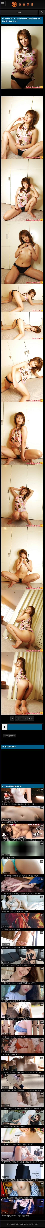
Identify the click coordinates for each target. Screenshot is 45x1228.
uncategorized (10, 736)
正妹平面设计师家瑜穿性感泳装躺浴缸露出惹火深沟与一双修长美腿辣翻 (23, 1162)
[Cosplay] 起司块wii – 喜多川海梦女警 (15, 1216)
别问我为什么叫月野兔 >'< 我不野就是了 (16, 1001)
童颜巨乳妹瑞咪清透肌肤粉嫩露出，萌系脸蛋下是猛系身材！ (23, 1090)
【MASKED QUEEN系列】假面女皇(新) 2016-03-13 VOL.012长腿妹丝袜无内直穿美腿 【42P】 (23, 894)
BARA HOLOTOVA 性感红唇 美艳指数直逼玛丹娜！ (20, 1180)
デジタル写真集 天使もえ (11, 822)
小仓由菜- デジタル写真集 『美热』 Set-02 (17, 1144)
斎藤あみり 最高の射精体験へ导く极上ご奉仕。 (20, 804)
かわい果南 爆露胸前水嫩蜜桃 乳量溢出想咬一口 (19, 1198)
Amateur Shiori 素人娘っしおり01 (14, 947)
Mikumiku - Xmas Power (11, 1055)
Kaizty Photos (22, 4)
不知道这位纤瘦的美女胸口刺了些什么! (16, 912)
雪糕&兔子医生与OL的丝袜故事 (13, 1126)
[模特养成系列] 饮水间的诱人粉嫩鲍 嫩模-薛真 (18, 965)
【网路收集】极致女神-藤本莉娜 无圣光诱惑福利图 (20, 876)
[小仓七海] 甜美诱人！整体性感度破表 (15, 1019)
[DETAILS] (5, 727)
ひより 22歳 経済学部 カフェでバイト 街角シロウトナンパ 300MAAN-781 (23, 840)
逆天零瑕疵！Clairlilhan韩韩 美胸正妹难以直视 (19, 983)
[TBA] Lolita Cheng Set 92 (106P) (13, 1037)
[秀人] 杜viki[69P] (8, 858)
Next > (30, 718)
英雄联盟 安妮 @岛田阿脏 (11, 929)
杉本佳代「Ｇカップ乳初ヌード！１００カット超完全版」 (23, 1073)
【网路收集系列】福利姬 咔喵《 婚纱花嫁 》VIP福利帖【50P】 (23, 1108)
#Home (19, 12)
